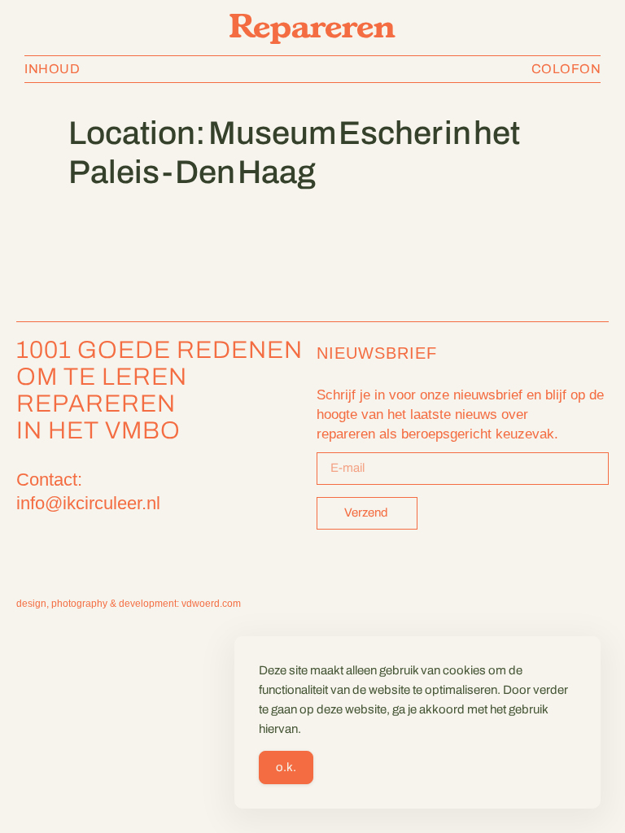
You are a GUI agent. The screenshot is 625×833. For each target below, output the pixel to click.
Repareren (312, 25)
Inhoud (52, 69)
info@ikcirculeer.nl (88, 503)
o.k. (286, 767)
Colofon (566, 69)
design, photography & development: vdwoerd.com (128, 603)
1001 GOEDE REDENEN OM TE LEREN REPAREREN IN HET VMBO (159, 390)
